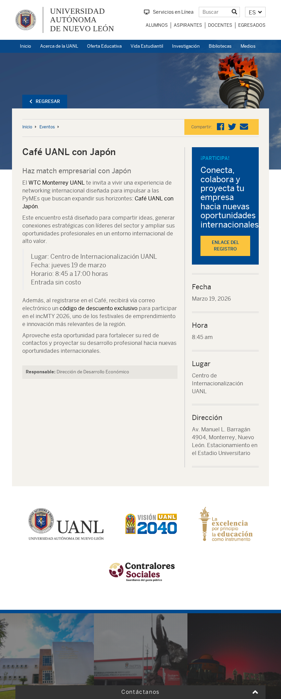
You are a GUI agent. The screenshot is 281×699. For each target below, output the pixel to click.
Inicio (25, 46)
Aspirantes (188, 25)
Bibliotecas (220, 46)
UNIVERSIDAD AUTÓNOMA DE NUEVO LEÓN (82, 20)
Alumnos (157, 25)
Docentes (220, 25)
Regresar (48, 101)
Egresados (252, 25)
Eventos (47, 127)
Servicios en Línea (173, 12)
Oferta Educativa (104, 46)
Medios (248, 46)
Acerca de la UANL (59, 46)
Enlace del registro (225, 246)
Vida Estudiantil (147, 46)
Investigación (186, 46)
